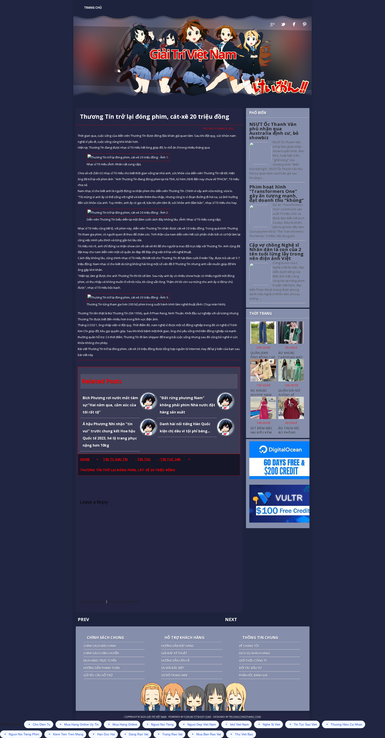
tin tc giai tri (115, 459)
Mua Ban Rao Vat (206, 734)
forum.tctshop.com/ (197, 716)
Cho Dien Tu (39, 724)
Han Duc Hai (104, 734)
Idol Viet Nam (237, 724)
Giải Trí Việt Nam (192, 53)
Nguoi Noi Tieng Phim (21, 734)
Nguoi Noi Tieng (160, 724)
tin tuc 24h (170, 459)
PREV (83, 619)
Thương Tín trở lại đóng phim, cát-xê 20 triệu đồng (154, 116)
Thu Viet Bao (241, 734)
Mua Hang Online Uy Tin (79, 724)
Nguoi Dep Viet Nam (199, 724)
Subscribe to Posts (92, 601)
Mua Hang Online (122, 724)
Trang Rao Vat (170, 734)
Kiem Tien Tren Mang (66, 734)
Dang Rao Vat (136, 734)
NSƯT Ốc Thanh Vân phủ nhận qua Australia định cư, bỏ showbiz (274, 131)
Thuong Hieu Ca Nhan (344, 724)
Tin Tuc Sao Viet (303, 724)
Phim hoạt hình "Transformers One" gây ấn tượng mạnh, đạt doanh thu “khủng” (276, 193)
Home (85, 459)
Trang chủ (93, 8)
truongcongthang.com (245, 716)
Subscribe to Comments (124, 601)
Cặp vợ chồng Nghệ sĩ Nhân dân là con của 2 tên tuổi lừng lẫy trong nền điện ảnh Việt (276, 251)
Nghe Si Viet (269, 724)
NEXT (231, 619)
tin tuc (144, 459)
